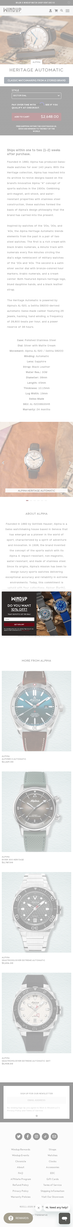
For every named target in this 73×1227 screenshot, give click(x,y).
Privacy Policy (25, 630)
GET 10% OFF (19, 624)
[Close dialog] (69, 593)
